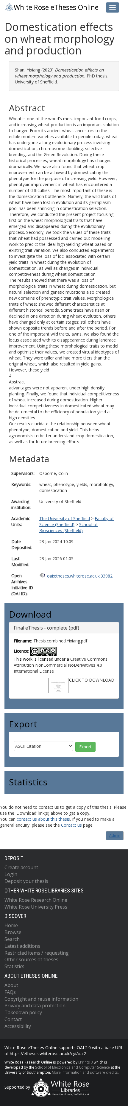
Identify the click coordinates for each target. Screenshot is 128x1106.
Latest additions (22, 946)
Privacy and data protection (34, 1005)
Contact (13, 1019)
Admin (114, 835)
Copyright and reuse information (41, 999)
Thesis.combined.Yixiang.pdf (60, 641)
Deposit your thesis (26, 881)
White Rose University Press (35, 907)
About (11, 985)
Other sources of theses (31, 959)
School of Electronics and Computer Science (72, 1067)
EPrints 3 (85, 1062)
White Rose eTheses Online (56, 7)
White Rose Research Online (35, 900)
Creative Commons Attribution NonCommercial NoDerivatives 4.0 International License (60, 665)
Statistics (14, 966)
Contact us (71, 825)
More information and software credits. (85, 1072)
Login (10, 874)
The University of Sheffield (64, 518)
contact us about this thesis (43, 819)
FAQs (10, 992)
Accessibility (17, 1026)
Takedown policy (23, 1012)
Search (12, 939)
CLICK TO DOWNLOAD (91, 680)
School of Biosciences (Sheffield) (68, 527)
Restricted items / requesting (36, 953)
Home (11, 925)
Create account (21, 867)
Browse (12, 932)
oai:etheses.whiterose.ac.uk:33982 (80, 576)
